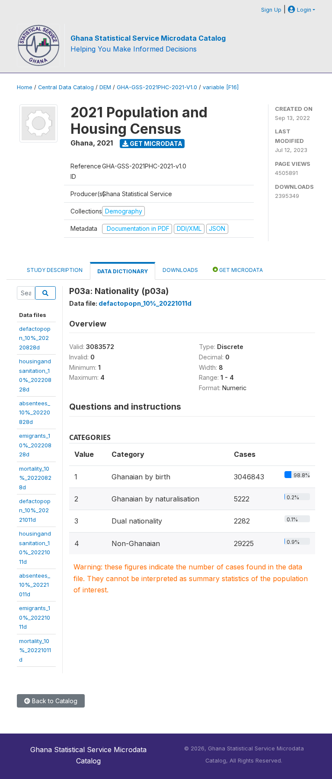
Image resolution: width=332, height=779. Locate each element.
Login (303, 9)
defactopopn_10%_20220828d (35, 338)
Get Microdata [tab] (240, 270)
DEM (105, 87)
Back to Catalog (53, 701)
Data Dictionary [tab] (122, 271)
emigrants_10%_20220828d (35, 445)
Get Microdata (155, 143)
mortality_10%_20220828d (35, 478)
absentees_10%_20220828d (34, 412)
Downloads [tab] (180, 270)
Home (24, 87)
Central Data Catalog (66, 87)
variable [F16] (221, 87)
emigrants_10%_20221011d (34, 617)
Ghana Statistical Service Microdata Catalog (148, 38)
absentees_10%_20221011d (34, 585)
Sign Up (271, 9)
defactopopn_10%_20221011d (35, 510)
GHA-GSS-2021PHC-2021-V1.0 (157, 87)
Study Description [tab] (55, 270)
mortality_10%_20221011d (35, 650)
